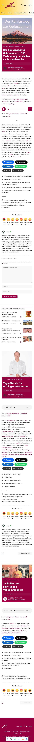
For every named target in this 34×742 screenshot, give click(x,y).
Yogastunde (19, 379)
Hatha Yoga (6, 379)
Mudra (16, 83)
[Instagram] (29, 726)
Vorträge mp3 (19, 678)
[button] (3, 5)
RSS (9, 116)
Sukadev (21, 205)
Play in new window (13, 114)
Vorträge (11, 46)
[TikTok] (31, 726)
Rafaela (12, 597)
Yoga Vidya (16, 99)
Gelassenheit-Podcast (8, 203)
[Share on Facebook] (7, 739)
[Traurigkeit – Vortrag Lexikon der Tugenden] (27, 339)
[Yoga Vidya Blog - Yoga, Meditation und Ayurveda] (10, 5)
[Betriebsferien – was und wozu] (27, 322)
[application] (17, 109)
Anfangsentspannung (8, 496)
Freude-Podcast (13, 200)
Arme (3, 88)
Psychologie (14, 205)
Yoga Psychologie (20, 46)
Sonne (11, 95)
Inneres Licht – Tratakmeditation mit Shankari (17, 652)
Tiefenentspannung (7, 431)
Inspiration (12, 676)
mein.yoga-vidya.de (19, 241)
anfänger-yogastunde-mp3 (23, 494)
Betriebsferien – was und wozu (11, 321)
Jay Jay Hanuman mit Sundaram (13, 483)
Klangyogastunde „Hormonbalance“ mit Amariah (11, 330)
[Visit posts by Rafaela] (5, 599)
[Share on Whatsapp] (15, 739)
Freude (28, 152)
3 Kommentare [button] (26, 703)
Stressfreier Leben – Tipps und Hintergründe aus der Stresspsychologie (16, 183)
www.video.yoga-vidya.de (9, 450)
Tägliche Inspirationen (8, 678)
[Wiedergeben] (4, 109)
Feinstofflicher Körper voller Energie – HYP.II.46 (17, 176)
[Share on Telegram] (19, 739)
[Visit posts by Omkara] (5, 68)
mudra (3, 205)
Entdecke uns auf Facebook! (12, 480)
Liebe (11, 154)
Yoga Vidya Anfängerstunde (9, 501)
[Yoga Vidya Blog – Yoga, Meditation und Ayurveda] (4, 726)
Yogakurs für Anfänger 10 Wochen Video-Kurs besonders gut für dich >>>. (17, 454)
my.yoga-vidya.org (6, 241)
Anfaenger (12, 494)
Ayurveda (4, 633)
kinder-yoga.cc (5, 239)
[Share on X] (11, 739)
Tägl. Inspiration (13, 580)
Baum (9, 86)
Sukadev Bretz (19, 101)
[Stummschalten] (30, 109)
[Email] (23, 739)
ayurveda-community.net (19, 239)
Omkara (12, 67)
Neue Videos (7, 668)
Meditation (24, 626)
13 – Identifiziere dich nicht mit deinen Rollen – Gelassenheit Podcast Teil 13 (16, 664)
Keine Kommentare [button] (25, 553)
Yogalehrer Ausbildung (14, 633)
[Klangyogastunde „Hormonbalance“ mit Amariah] (27, 330)
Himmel (4, 95)
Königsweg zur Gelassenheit (23, 203)
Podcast (5, 46)
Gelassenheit (17, 157)
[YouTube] (26, 726)
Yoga (25, 420)
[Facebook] (24, 726)
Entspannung (11, 420)
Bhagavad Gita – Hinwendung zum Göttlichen (17, 187)
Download (24, 114)
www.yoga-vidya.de (7, 436)
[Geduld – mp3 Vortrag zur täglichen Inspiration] (27, 314)
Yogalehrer (19, 443)
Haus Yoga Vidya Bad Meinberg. (11, 628)
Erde (17, 95)
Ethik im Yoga (8, 477)
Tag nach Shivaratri (9, 486)
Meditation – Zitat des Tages (12, 179)
